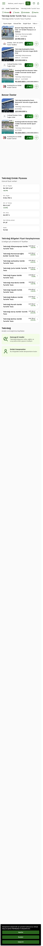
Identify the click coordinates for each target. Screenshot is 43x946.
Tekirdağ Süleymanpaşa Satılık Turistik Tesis (15, 247)
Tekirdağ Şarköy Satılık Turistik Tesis (12, 320)
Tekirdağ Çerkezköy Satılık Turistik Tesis (14, 262)
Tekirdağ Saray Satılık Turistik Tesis (15, 313)
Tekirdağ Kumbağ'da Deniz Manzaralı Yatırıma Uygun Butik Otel (26, 51)
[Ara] (27, 3)
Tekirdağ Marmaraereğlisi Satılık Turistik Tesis (13, 255)
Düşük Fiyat (27, 23)
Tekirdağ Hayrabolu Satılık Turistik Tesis (14, 284)
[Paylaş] (38, 3)
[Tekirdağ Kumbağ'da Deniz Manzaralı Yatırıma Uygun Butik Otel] (8, 54)
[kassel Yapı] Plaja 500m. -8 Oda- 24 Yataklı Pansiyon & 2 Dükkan (25, 30)
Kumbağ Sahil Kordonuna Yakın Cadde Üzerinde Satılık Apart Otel (26, 72)
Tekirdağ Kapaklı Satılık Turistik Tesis (12, 291)
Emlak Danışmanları (18, 349)
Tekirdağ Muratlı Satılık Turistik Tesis (12, 305)
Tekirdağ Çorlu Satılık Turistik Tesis (15, 269)
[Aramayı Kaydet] (34, 3)
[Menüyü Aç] (4, 3)
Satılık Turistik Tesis (12, 8)
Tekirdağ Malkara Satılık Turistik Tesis (13, 298)
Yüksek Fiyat (37, 23)
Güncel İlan (17, 23)
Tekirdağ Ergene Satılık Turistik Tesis (12, 276)
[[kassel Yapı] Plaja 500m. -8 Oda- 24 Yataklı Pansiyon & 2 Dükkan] (8, 33)
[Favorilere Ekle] (36, 44)
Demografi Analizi (17, 337)
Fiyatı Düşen (7, 23)
